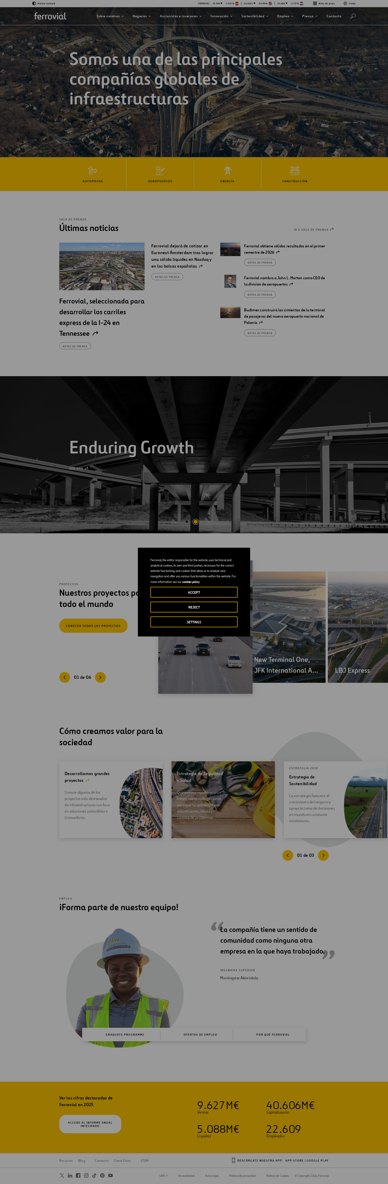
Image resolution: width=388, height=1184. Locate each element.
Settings (194, 621)
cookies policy (191, 582)
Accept (194, 592)
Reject (194, 607)
